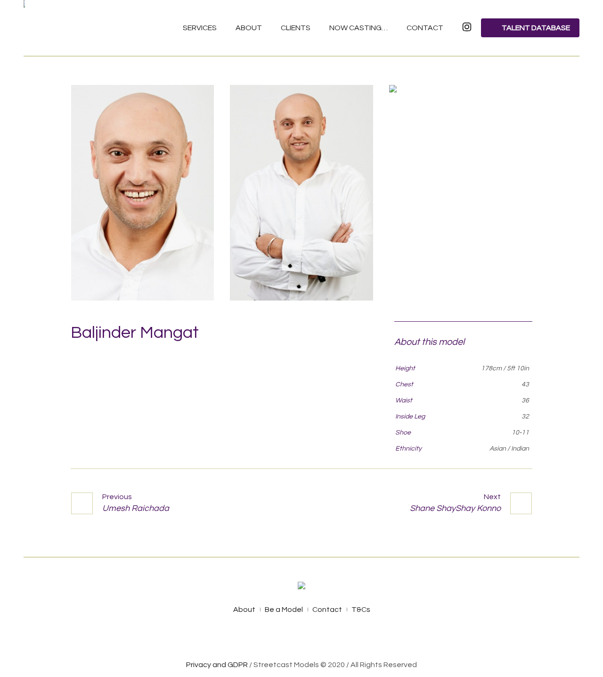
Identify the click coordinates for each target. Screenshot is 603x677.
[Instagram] (312, 638)
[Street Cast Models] (301, 586)
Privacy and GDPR (217, 665)
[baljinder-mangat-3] (460, 193)
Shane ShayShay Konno (455, 508)
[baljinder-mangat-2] (301, 193)
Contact (327, 609)
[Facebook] (290, 638)
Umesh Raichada (135, 508)
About (244, 609)
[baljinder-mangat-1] (142, 193)
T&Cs (360, 609)
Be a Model (284, 609)
